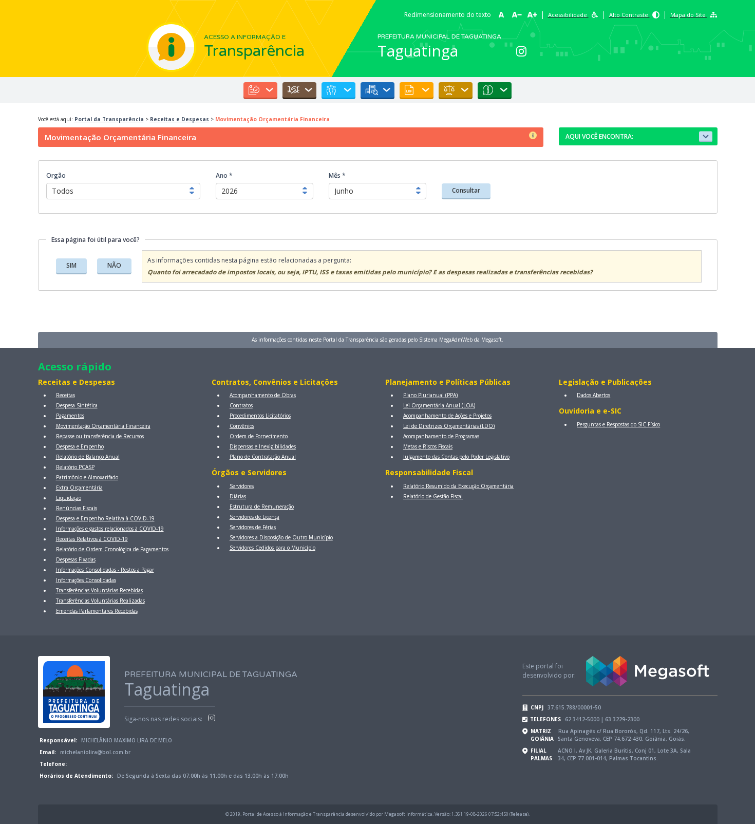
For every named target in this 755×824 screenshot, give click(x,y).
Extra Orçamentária (79, 487)
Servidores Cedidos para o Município (272, 547)
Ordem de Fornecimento (259, 436)
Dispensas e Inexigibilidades (263, 446)
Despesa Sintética (77, 405)
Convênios (242, 425)
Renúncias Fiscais (76, 508)
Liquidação (68, 497)
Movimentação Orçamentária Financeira (103, 425)
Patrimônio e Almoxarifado (87, 477)
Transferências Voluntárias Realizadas (100, 600)
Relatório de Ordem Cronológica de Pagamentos (112, 549)
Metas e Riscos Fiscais (427, 446)
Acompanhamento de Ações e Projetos (447, 415)
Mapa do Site (688, 14)
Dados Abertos (593, 395)
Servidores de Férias (253, 527)
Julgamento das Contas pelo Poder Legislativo (456, 456)
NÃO (114, 265)
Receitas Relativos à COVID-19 (92, 538)
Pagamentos (70, 415)
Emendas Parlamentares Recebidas (97, 610)
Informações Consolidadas (86, 580)
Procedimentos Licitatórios (260, 415)
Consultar (466, 190)
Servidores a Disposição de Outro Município (281, 537)
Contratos (241, 405)
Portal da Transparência (109, 119)
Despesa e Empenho (80, 446)
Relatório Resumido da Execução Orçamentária (458, 486)
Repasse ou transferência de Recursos (100, 436)
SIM (71, 265)
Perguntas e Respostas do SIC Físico (618, 424)
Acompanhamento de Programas (441, 436)
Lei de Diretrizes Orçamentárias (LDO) (449, 425)
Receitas (65, 395)
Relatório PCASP (75, 467)
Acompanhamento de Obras (263, 395)
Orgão (56, 175)
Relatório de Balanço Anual (88, 456)
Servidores (242, 486)
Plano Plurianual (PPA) (430, 395)
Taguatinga (418, 50)
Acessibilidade (568, 14)
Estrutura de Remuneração (262, 506)
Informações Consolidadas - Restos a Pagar (105, 569)
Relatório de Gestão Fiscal (433, 496)
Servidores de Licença (254, 516)
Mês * (337, 175)
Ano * (224, 175)
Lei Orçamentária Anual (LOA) (439, 405)
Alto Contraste (629, 14)
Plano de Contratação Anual (263, 456)
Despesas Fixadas (76, 559)
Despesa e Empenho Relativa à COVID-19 (105, 518)
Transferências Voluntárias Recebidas (99, 590)
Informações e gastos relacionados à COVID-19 (110, 528)
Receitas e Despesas (179, 119)
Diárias (238, 496)
